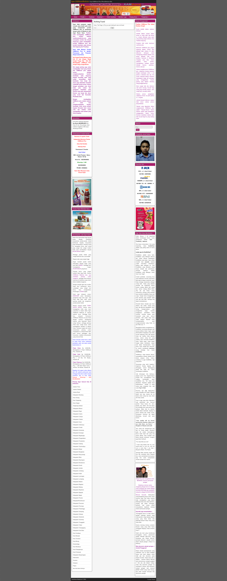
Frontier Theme (151, 579)
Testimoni (91, 17)
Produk (83, 17)
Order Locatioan (111, 17)
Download (100, 17)
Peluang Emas (133, 17)
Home (75, 17)
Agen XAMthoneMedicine (80, 1)
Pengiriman (144, 17)
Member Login (122, 17)
